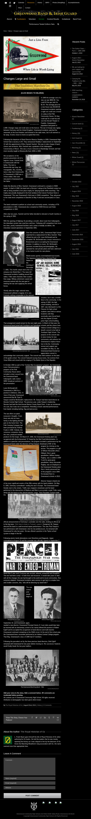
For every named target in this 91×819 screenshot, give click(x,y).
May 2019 (75, 196)
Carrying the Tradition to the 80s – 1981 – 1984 (78, 81)
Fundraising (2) (77, 128)
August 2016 (76, 244)
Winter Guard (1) (77, 157)
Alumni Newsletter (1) (78, 118)
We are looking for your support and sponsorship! (78, 69)
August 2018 (76, 206)
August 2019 (76, 191)
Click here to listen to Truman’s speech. (28, 524)
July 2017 (75, 225)
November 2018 (77, 201)
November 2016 (77, 235)
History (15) (76, 133)
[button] (58, 24)
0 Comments (47, 705)
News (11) (75, 152)
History (39, 705)
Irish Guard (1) (77, 138)
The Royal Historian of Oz (14, 705)
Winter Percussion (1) (78, 163)
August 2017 (76, 220)
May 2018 (75, 215)
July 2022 (75, 186)
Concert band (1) (77, 124)
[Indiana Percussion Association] (44, 803)
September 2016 (77, 239)
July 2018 (75, 210)
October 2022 (76, 182)
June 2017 (75, 230)
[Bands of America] (61, 803)
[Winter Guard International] (56, 803)
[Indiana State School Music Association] (34, 803)
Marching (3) (76, 148)
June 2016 (75, 254)
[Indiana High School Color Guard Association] (50, 803)
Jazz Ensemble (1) (78, 143)
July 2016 (75, 249)
